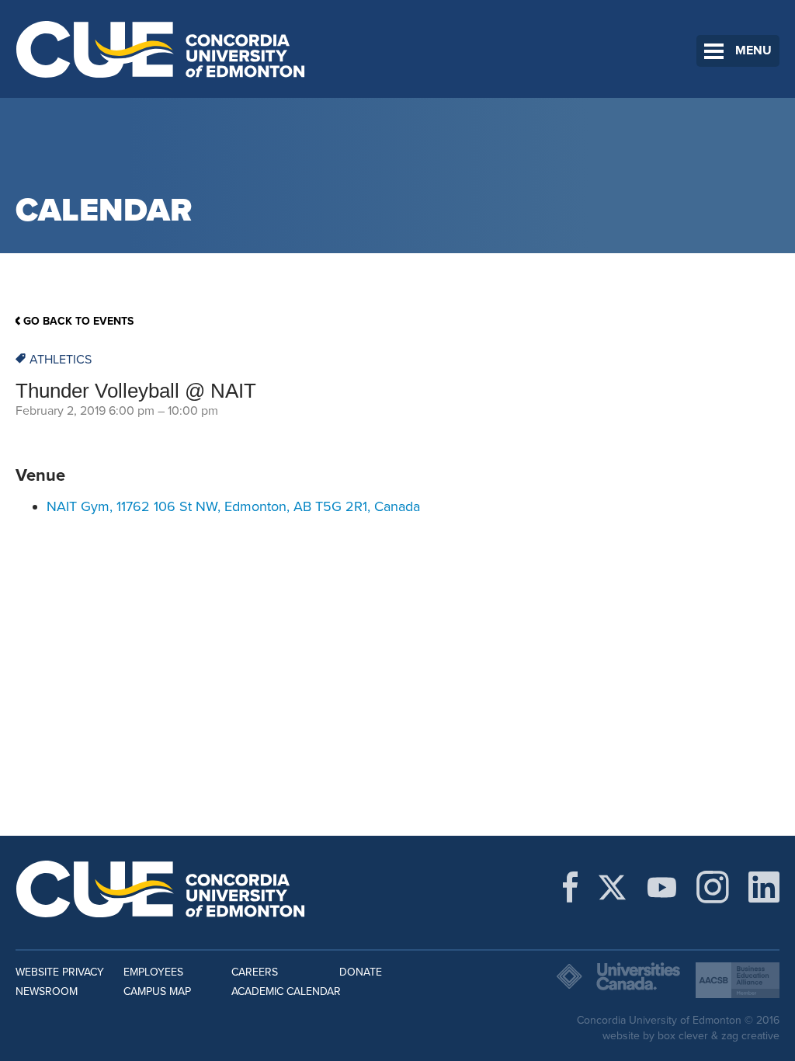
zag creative (750, 1035)
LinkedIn (763, 887)
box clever (683, 1035)
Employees (153, 972)
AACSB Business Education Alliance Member (737, 980)
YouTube (662, 887)
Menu (753, 50)
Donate (360, 972)
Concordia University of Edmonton (161, 48)
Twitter (612, 887)
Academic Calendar (286, 991)
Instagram (712, 887)
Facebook (570, 887)
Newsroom (47, 991)
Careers (254, 972)
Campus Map (157, 991)
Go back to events (78, 321)
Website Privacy (60, 972)
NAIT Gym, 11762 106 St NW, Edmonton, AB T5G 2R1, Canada (233, 506)
